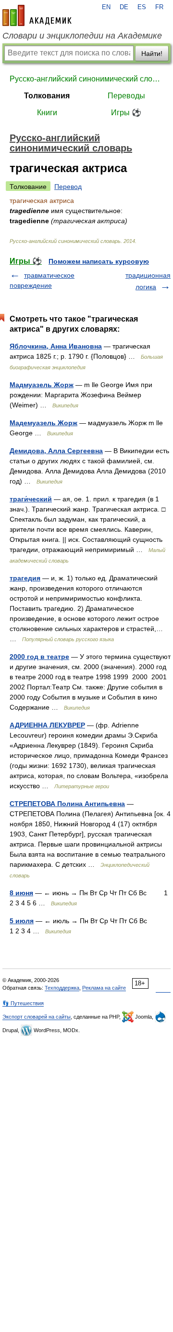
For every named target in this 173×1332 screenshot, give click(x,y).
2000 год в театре (39, 656)
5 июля (22, 921)
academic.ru (37, 15)
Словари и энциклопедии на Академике (82, 35)
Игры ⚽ (126, 112)
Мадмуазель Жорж (42, 385)
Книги (47, 112)
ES (141, 7)
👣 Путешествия (23, 1003)
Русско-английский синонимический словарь (86, 79)
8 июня (21, 893)
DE (124, 7)
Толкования (47, 96)
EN (106, 7)
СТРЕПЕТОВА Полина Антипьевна (67, 803)
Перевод (68, 186)
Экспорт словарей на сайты (36, 1017)
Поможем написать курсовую (99, 261)
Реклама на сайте (104, 988)
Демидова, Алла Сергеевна (56, 451)
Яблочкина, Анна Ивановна (56, 346)
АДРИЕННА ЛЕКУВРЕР (47, 725)
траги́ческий (31, 499)
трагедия (25, 578)
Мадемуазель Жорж (43, 423)
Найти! (151, 53)
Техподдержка (62, 988)
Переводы (126, 96)
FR (159, 7)
